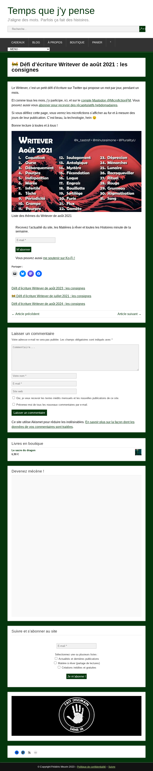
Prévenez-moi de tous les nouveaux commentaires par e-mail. (52, 404)
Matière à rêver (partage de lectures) (78, 663)
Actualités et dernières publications (78, 658)
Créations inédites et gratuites (78, 667)
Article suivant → (129, 314)
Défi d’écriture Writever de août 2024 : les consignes (48, 303)
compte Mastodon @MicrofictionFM (106, 100)
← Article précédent (25, 314)
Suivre (111, 766)
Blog (36, 42)
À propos (55, 42)
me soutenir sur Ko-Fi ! (59, 258)
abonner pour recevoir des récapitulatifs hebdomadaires (78, 105)
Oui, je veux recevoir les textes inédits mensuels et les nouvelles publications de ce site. (67, 398)
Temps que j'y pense (51, 10)
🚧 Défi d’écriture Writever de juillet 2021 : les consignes (51, 296)
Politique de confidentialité (91, 766)
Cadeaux (18, 42)
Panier (97, 42)
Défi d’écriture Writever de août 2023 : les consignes (48, 288)
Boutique (77, 42)
